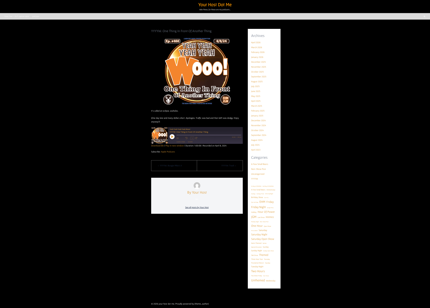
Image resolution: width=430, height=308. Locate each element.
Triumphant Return (257, 263)
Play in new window (174, 145)
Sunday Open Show (268, 250)
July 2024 (255, 145)
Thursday (267, 259)
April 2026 (255, 42)
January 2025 (257, 115)
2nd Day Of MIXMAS (268, 186)
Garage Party (270, 207)
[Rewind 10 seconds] (187, 138)
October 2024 (257, 130)
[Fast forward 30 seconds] (199, 138)
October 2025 (257, 72)
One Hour (257, 225)
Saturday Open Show (262, 238)
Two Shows (266, 275)
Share (190, 142)
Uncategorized (257, 174)
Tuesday (267, 263)
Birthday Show (257, 197)
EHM (262, 201)
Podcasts (35, 16)
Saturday (263, 230)
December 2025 (258, 62)
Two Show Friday (256, 276)
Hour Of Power (266, 211)
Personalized (254, 230)
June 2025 (255, 91)
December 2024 (258, 120)
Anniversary (271, 190)
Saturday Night (259, 234)
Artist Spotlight (269, 193)
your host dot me (215, 4)
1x (192, 138)
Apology (253, 193)
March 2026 (256, 47)
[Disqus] (197, 248)
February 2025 (257, 110)
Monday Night (255, 221)
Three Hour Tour (257, 259)
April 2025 (255, 101)
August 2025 (257, 81)
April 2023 (255, 150)
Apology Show (260, 193)
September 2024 (258, 135)
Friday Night (258, 207)
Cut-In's (266, 197)
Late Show (261, 217)
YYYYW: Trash (227, 165)
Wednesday (270, 281)
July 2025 (255, 86)
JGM (253, 217)
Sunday (266, 247)
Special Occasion (256, 247)
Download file (157, 145)
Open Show (267, 226)
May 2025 (255, 96)
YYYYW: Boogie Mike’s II (171, 165)
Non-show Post (264, 221)
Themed (263, 254)
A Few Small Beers (259, 164)
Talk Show (254, 255)
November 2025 (258, 67)
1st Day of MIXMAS (256, 186)
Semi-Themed (256, 243)
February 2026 (257, 52)
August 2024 (256, 140)
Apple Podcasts (168, 151)
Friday (270, 201)
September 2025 (258, 76)
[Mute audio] (180, 138)
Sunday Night (256, 250)
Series (265, 243)
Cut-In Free (254, 202)
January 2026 (257, 57)
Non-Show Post (258, 169)
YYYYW (254, 179)
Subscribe (181, 142)
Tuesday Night (257, 266)
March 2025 (256, 106)
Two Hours (258, 271)
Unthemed (258, 280)
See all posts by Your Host (197, 207)
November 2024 (258, 125)
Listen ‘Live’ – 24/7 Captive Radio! (16, 16)
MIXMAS (270, 217)
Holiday (254, 212)
